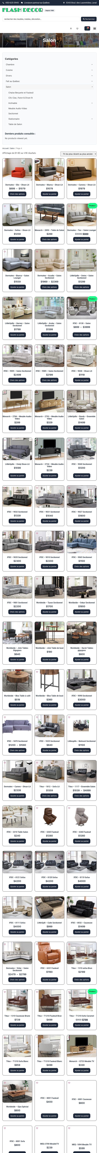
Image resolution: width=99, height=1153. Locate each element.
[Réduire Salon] (92, 86)
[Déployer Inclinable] (92, 103)
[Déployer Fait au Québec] (92, 81)
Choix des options (17, 194)
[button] (95, 28)
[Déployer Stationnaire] (92, 119)
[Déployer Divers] (92, 75)
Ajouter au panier (49, 194)
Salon (12, 148)
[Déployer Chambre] (92, 64)
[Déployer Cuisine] (92, 70)
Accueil (5, 148)
